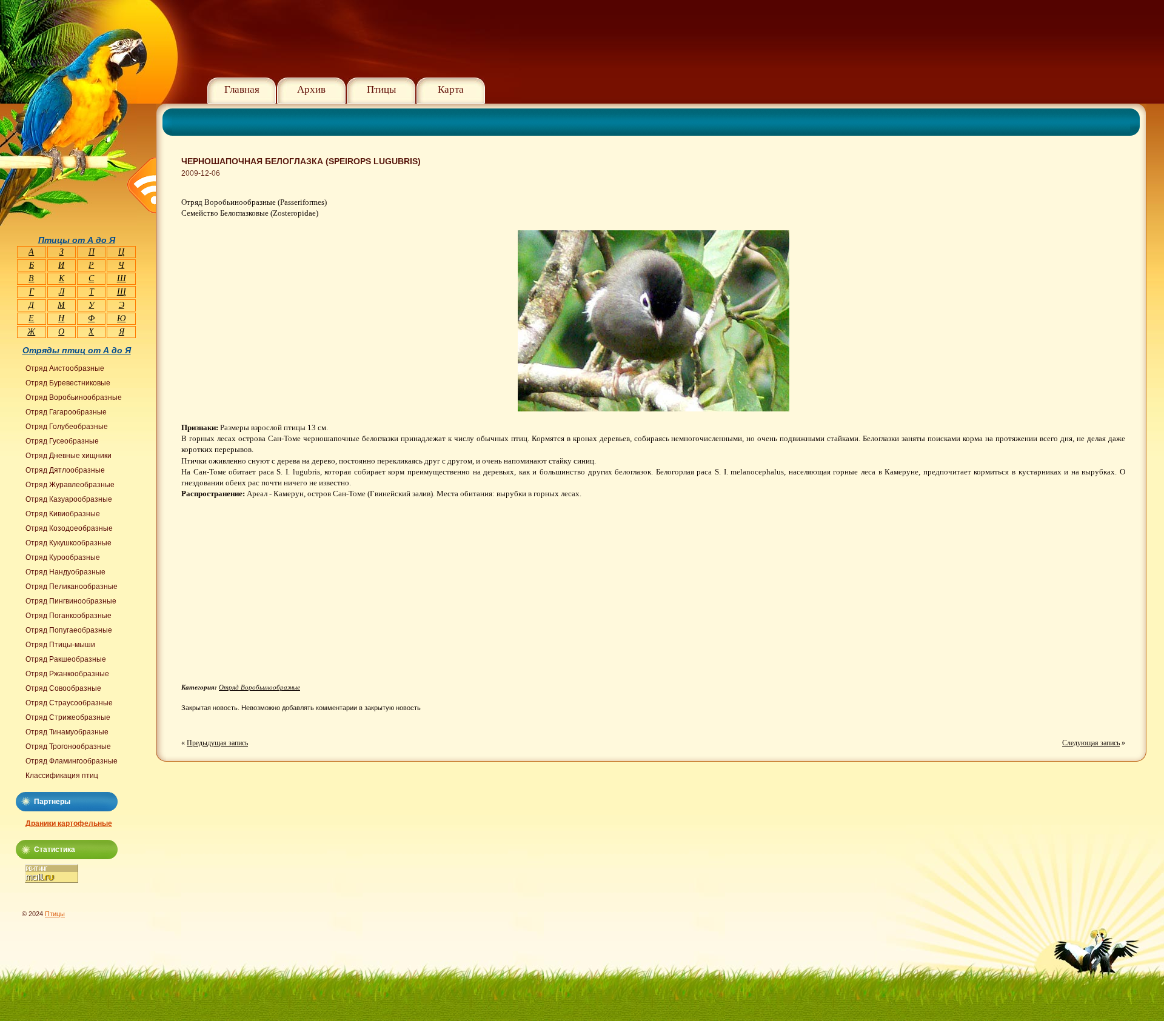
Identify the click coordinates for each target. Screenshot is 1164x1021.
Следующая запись (1091, 743)
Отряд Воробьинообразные (259, 687)
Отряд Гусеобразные (62, 441)
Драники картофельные (68, 823)
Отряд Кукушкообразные (68, 543)
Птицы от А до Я (76, 240)
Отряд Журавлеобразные (70, 485)
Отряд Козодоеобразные (69, 528)
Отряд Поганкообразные (68, 615)
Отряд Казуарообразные (68, 499)
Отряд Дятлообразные (65, 470)
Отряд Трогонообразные (68, 746)
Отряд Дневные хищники (68, 455)
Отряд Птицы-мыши (60, 644)
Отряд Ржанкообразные (67, 674)
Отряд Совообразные (63, 688)
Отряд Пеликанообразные (71, 586)
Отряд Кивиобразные (62, 514)
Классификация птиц (61, 775)
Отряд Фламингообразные (71, 761)
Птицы (381, 89)
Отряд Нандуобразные (65, 572)
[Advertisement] (283, 595)
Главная (241, 89)
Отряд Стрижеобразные (67, 717)
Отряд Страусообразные (69, 703)
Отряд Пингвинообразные (70, 601)
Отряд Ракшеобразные (65, 659)
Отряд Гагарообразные (66, 412)
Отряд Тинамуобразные (67, 732)
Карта (451, 89)
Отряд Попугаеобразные (68, 630)
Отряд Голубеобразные (66, 426)
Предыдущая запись (217, 743)
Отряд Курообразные (62, 557)
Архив (311, 89)
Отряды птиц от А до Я (76, 350)
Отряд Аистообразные (64, 368)
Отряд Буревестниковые (67, 383)
